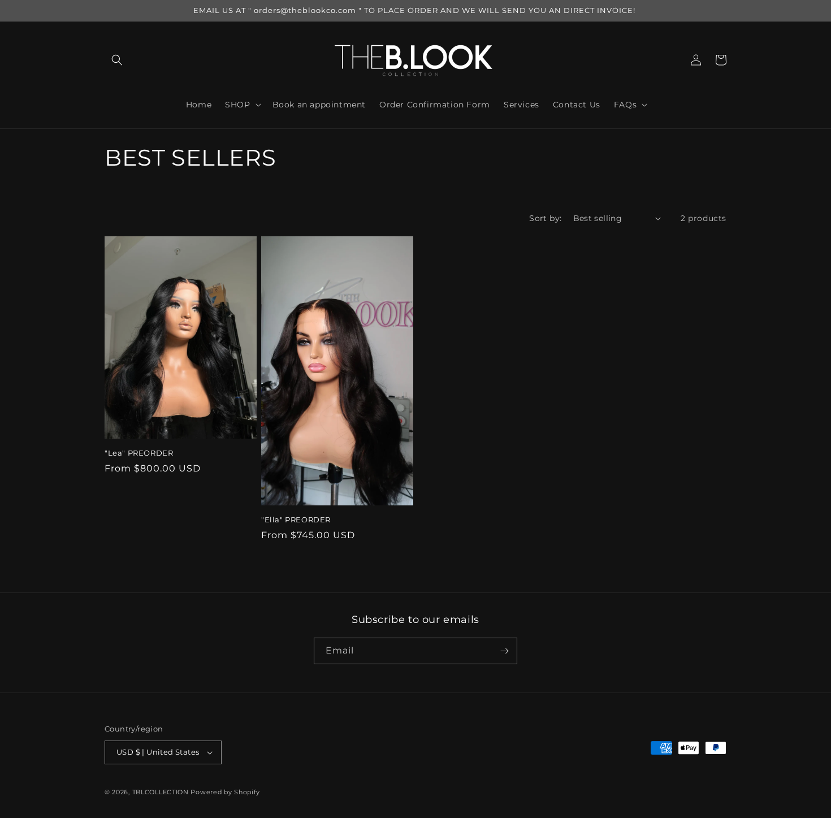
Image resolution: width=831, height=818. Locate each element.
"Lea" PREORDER (139, 452)
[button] (117, 59)
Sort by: (545, 218)
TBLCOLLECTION (160, 792)
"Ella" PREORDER (296, 519)
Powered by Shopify (225, 792)
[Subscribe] (504, 651)
